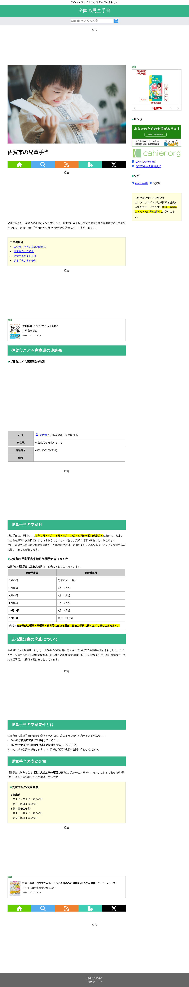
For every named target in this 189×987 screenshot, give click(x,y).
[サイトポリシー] (90, 166)
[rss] (66, 166)
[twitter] (114, 166)
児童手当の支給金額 (25, 260)
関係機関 (155, 211)
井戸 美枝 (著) (40, 330)
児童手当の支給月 (24, 251)
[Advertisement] (94, 45)
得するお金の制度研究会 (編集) (69, 887)
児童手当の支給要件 (25, 256)
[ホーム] (19, 166)
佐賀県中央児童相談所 (148, 166)
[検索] (116, 21)
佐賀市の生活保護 (146, 161)
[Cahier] (156, 157)
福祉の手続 (141, 183)
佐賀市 (43, 435)
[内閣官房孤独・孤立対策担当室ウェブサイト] (156, 145)
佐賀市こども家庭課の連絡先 (30, 246)
